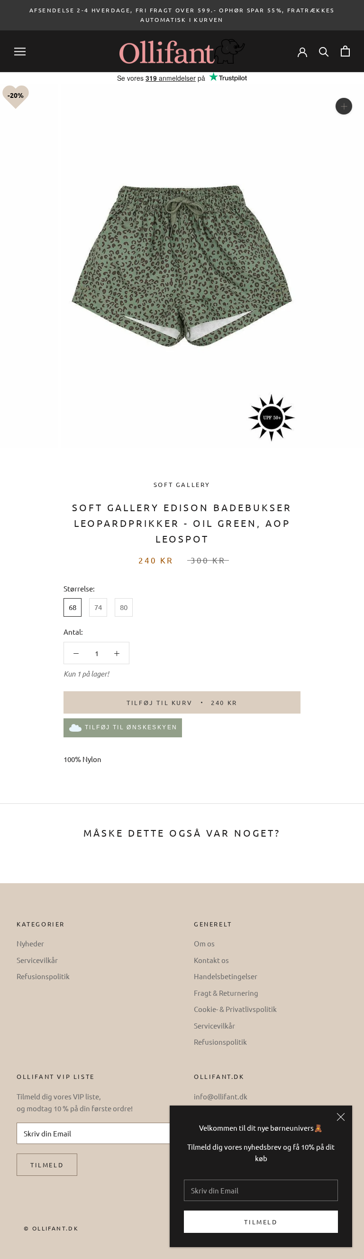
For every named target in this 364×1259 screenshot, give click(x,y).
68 (72, 606)
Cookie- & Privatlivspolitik (235, 1008)
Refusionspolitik (43, 976)
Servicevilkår (37, 959)
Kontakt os (211, 959)
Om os (204, 943)
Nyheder (30, 943)
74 (98, 606)
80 (123, 606)
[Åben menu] (20, 51)
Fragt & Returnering (226, 992)
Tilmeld (260, 1222)
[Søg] (324, 51)
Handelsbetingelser (225, 976)
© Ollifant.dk (51, 1228)
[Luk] (341, 1117)
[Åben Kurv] (345, 51)
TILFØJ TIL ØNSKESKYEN (131, 727)
